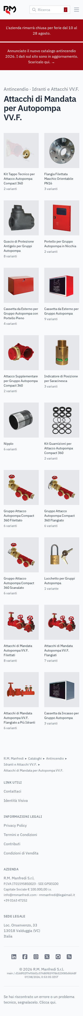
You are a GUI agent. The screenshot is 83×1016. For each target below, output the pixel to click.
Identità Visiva (16, 800)
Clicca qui (47, 1002)
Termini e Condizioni (20, 834)
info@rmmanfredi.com (20, 895)
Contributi (12, 844)
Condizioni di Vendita (21, 853)
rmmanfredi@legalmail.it (57, 895)
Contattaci (12, 791)
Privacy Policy (15, 825)
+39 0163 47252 (15, 900)
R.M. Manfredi (14, 758)
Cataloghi (35, 758)
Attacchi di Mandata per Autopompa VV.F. (33, 770)
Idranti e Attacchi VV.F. (55, 89)
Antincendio (16, 89)
